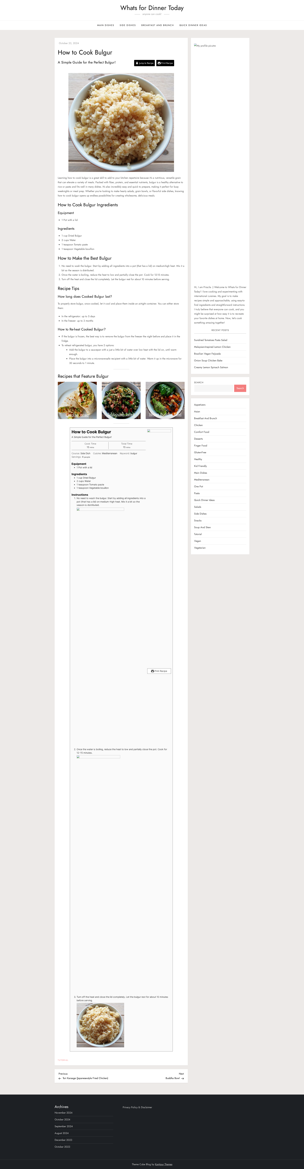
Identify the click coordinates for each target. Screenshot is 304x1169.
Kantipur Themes (163, 1164)
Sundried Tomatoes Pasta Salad (210, 340)
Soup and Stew (202, 527)
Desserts (198, 439)
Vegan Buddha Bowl (165, 414)
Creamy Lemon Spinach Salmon (211, 367)
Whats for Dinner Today (152, 7)
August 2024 (62, 1133)
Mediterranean (201, 480)
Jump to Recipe (146, 63)
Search (198, 382)
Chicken (198, 425)
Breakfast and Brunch (157, 25)
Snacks (197, 520)
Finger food (200, 446)
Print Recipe (167, 63)
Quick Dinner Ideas (193, 25)
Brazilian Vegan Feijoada (207, 354)
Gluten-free (200, 452)
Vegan (197, 541)
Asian (197, 411)
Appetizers (199, 405)
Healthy (198, 459)
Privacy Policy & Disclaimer (137, 1107)
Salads (197, 507)
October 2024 (62, 1119)
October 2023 (62, 1147)
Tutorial (63, 1060)
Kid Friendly (200, 466)
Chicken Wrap (77, 415)
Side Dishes (128, 25)
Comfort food (201, 432)
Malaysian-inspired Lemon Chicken (212, 347)
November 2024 (63, 1113)
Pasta (197, 493)
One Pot (198, 486)
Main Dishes (105, 25)
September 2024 (64, 1126)
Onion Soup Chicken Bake (208, 360)
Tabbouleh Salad (121, 414)
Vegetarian (200, 548)
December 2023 (63, 1140)
